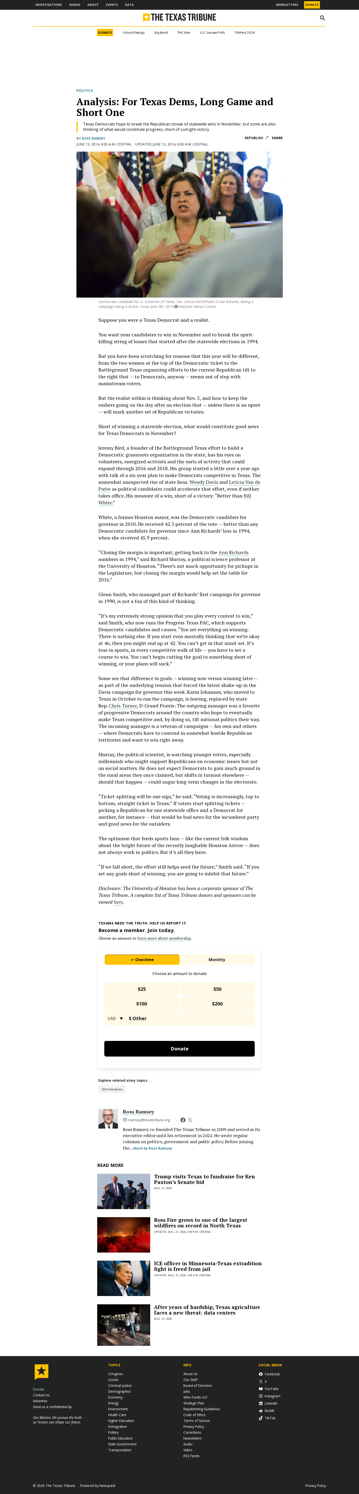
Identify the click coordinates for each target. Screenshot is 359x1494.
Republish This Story (256, 138)
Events (112, 5)
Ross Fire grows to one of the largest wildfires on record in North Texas (200, 1222)
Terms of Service (196, 1420)
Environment (118, 1409)
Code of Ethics (194, 1414)
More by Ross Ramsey (152, 1148)
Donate (312, 5)
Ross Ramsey (93, 138)
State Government (122, 1444)
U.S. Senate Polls (212, 32)
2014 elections (112, 1089)
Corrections (192, 1432)
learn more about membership (164, 938)
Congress (115, 1373)
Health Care (117, 1414)
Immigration (117, 1426)
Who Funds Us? (195, 1397)
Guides (74, 5)
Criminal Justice (120, 1385)
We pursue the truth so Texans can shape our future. (57, 1419)
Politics (84, 90)
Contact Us (41, 1395)
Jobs (186, 1391)
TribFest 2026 (245, 32)
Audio (187, 1444)
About (93, 5)
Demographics (119, 1391)
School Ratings (134, 32)
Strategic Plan (193, 1403)
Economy (115, 1397)
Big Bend (161, 32)
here (118, 902)
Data (129, 5)
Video (187, 1450)
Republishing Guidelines (201, 1409)
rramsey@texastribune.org (149, 1120)
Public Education (120, 1438)
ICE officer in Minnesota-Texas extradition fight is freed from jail (208, 1266)
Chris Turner (123, 705)
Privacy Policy (193, 1426)
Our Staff (190, 1379)
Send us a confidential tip (52, 1406)
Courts (113, 1379)
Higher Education (121, 1420)
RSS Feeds (191, 1455)
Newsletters (287, 5)
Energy (113, 1403)
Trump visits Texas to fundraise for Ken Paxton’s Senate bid (204, 1179)
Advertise (40, 1401)
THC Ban (184, 32)
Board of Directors (197, 1385)
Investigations (48, 5)
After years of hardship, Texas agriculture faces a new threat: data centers (207, 1310)
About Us (190, 1373)
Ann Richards (234, 552)
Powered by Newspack (98, 1485)
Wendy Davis (204, 482)
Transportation (119, 1450)
